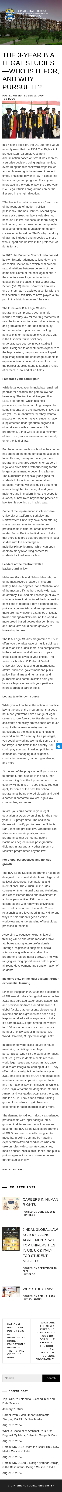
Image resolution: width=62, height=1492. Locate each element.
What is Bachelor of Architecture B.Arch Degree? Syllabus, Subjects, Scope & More (29, 1433)
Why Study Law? (38, 1289)
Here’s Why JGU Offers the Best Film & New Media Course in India (30, 1449)
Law (19, 1169)
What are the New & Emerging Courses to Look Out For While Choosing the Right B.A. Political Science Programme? (45, 1340)
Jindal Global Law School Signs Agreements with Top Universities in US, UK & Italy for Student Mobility (40, 1245)
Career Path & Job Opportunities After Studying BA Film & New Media (26, 1417)
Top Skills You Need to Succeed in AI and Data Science (28, 1401)
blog (11, 99)
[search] (58, 22)
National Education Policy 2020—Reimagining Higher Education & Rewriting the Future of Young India (16, 1341)
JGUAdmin (35, 1299)
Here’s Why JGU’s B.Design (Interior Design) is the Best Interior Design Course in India (30, 1465)
